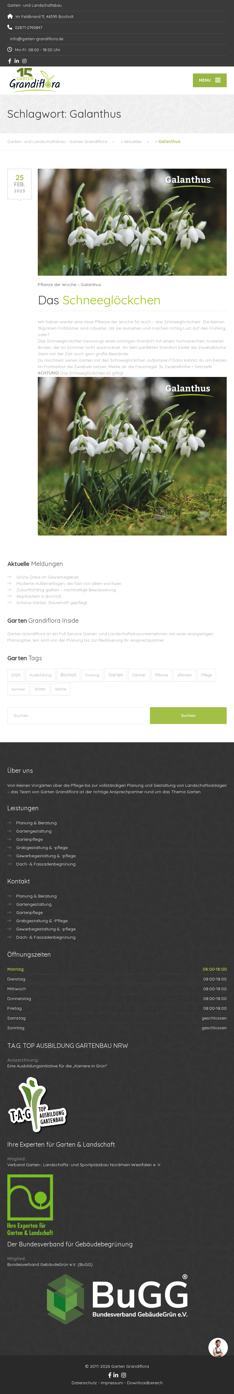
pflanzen (184, 675)
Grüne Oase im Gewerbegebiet (47, 577)
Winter (40, 689)
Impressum (112, 1382)
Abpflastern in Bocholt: (39, 596)
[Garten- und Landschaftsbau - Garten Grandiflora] (34, 80)
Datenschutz (84, 1382)
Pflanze (161, 674)
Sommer (18, 689)
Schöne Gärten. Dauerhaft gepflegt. (52, 602)
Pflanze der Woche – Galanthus (69, 284)
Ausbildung (40, 674)
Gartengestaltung (33, 831)
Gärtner (139, 674)
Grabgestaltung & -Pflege (42, 920)
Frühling (92, 675)
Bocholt (68, 675)
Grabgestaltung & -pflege (42, 847)
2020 (15, 675)
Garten (115, 675)
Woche (60, 689)
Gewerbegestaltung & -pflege (46, 855)
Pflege (206, 674)
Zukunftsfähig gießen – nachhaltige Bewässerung (66, 590)
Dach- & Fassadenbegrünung (46, 864)
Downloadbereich (145, 1382)
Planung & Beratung (36, 823)
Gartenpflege (29, 839)
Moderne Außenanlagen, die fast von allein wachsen (68, 583)
